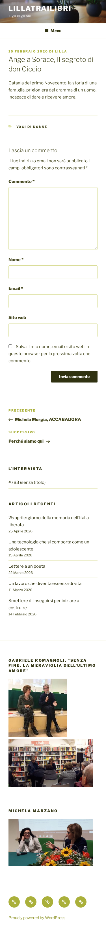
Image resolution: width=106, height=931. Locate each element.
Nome (15, 259)
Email (15, 288)
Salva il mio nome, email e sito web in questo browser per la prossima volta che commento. (49, 353)
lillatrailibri (40, 8)
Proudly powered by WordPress (36, 917)
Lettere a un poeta (26, 566)
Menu (56, 30)
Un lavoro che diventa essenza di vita (44, 583)
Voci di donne (31, 127)
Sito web (17, 317)
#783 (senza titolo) (27, 482)
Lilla (61, 51)
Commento (21, 181)
